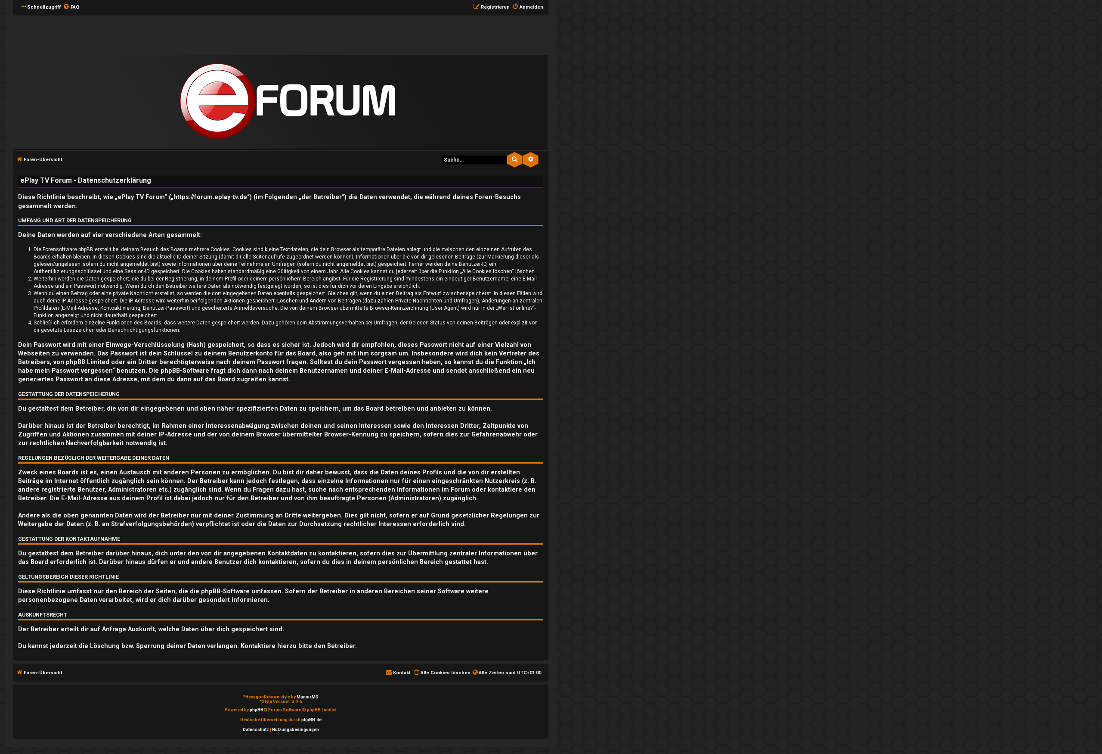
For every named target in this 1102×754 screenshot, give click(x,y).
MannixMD (308, 697)
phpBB (256, 709)
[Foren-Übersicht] (287, 101)
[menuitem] (71, 7)
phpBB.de (311, 719)
